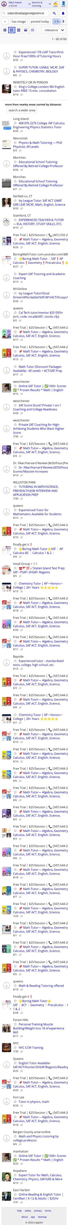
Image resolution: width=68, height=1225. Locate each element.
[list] (4, 30)
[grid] (18, 30)
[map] (32, 30)
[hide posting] (22, 60)
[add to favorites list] (15, 52)
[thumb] (11, 30)
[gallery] (25, 30)
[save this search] (63, 13)
